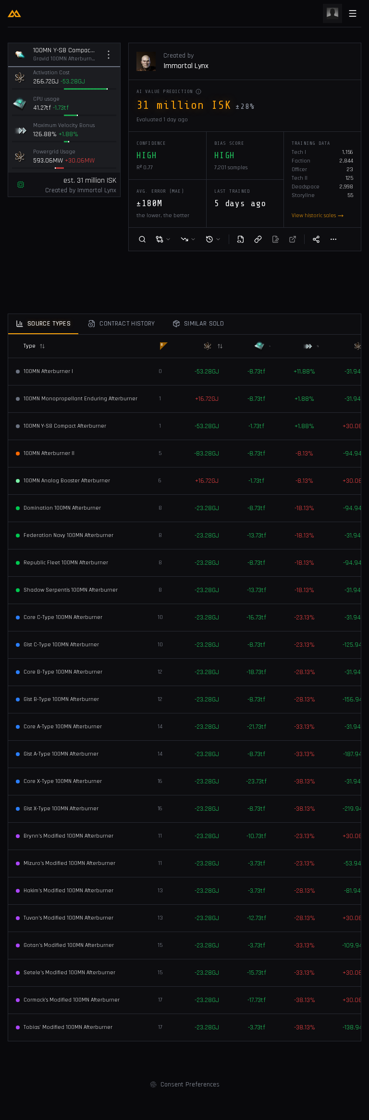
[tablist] (184, 324)
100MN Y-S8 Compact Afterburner (65, 50)
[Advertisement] (184, 284)
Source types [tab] (49, 323)
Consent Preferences (190, 1084)
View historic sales (314, 215)
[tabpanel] (184, 688)
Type (30, 346)
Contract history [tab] (127, 323)
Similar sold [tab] (204, 323)
